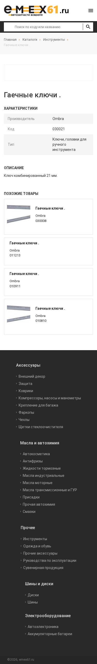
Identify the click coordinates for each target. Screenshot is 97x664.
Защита (25, 384)
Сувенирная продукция (43, 568)
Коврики (26, 391)
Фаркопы (26, 412)
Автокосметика (36, 454)
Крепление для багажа (38, 405)
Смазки (29, 512)
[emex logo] (39, 10)
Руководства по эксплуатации (49, 560)
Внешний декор (32, 376)
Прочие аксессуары (40, 553)
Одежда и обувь (37, 546)
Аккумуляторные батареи (50, 634)
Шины (33, 602)
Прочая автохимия (39, 504)
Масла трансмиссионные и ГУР (50, 490)
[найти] (88, 26)
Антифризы (33, 461)
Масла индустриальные (43, 475)
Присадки (31, 497)
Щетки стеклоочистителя (41, 427)
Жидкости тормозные (42, 468)
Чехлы (24, 420)
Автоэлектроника (43, 627)
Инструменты (35, 539)
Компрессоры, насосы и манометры (50, 398)
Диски (33, 595)
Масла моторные (38, 483)
